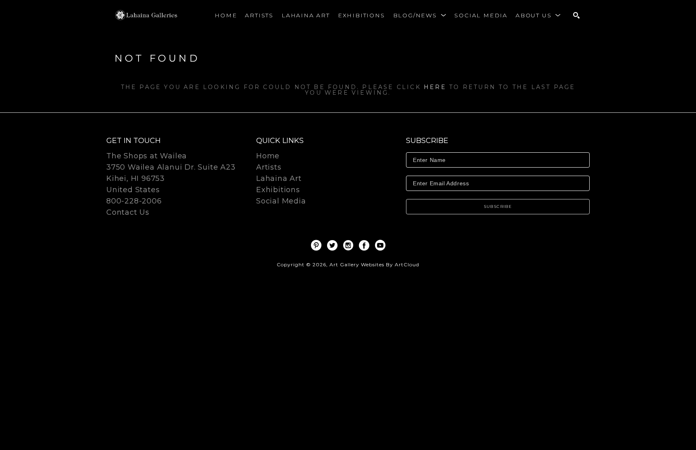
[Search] (576, 15)
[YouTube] (380, 245)
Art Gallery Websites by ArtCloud (374, 264)
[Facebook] (365, 245)
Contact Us (127, 212)
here (435, 87)
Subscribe (498, 206)
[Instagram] (349, 245)
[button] (420, 15)
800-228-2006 (134, 201)
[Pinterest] (317, 245)
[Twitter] (333, 245)
